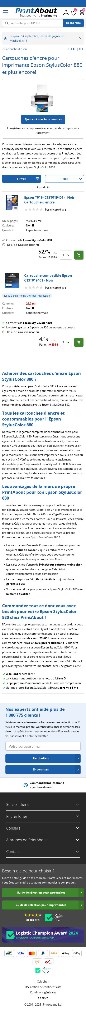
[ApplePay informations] (65, 953)
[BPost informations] (48, 961)
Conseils (13, 828)
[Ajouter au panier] (78, 255)
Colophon (43, 981)
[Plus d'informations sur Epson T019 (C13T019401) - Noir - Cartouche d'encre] (12, 202)
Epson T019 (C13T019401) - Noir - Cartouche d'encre (50, 199)
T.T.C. (72, 49)
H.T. (81, 49)
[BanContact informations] (9, 953)
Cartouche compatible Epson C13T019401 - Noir (48, 277)
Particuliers (41, 758)
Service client (17, 804)
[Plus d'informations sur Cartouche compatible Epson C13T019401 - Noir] (12, 280)
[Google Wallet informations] (77, 953)
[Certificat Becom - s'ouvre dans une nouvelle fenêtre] (49, 917)
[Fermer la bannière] (80, 38)
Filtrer (21, 179)
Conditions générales (43, 992)
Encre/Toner (16, 816)
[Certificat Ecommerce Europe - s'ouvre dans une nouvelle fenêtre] (58, 917)
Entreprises (41, 769)
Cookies (43, 998)
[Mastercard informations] (32, 953)
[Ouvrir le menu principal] (5, 12)
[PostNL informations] (37, 961)
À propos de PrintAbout (26, 839)
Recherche (73, 23)
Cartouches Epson (15, 49)
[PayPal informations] (43, 953)
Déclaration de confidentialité (43, 987)
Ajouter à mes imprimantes (43, 119)
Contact (13, 851)
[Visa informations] (20, 953)
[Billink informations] (54, 953)
